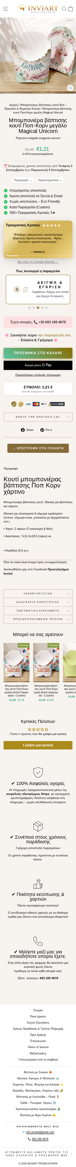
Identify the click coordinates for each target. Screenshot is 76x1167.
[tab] (29, 307)
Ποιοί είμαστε (38, 1016)
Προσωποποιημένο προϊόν (38, 619)
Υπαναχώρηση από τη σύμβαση (38, 1059)
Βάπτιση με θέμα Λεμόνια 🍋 (38, 1115)
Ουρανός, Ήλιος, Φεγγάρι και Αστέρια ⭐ (38, 1084)
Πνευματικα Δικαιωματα (38, 610)
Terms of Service (38, 1047)
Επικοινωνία (38, 1041)
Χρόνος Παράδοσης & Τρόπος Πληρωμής (38, 1028)
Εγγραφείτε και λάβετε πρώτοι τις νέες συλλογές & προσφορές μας (37, 1154)
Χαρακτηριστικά (50, 180)
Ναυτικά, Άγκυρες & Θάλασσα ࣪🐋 (38, 1078)
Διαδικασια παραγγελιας (38, 602)
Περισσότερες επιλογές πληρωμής (38, 375)
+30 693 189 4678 (52, 322)
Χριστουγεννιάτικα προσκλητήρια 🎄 (38, 1109)
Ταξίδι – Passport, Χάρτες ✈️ (38, 1102)
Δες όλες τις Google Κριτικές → (38, 261)
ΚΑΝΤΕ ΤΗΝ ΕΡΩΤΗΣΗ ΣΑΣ (38, 417)
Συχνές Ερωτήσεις (38, 1022)
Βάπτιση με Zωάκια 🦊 (38, 1072)
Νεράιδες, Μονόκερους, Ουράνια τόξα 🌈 (38, 1090)
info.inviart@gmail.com (40, 1132)
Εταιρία (38, 1010)
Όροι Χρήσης (38, 1034)
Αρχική (13, 104)
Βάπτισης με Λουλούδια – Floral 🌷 (38, 1096)
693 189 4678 (40, 1139)
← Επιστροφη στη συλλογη (38, 448)
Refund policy (38, 1053)
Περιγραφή (23, 180)
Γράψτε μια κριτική (38, 745)
